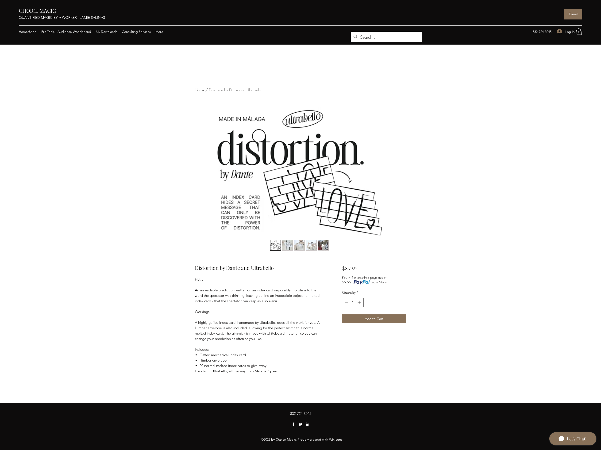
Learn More (378, 282)
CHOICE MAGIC (37, 10)
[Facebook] (293, 424)
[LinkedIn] (307, 424)
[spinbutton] (353, 302)
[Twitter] (300, 424)
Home (199, 89)
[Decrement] (346, 302)
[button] (579, 31)
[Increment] (360, 302)
